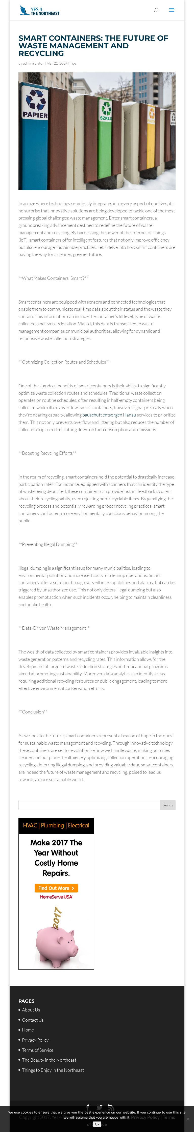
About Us (31, 1009)
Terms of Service (37, 1050)
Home (28, 1029)
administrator (33, 63)
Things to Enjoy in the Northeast (53, 1070)
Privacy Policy (35, 1040)
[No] (187, 1119)
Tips (73, 63)
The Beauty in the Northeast (49, 1060)
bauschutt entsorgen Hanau (109, 415)
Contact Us (33, 1020)
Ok (97, 1124)
